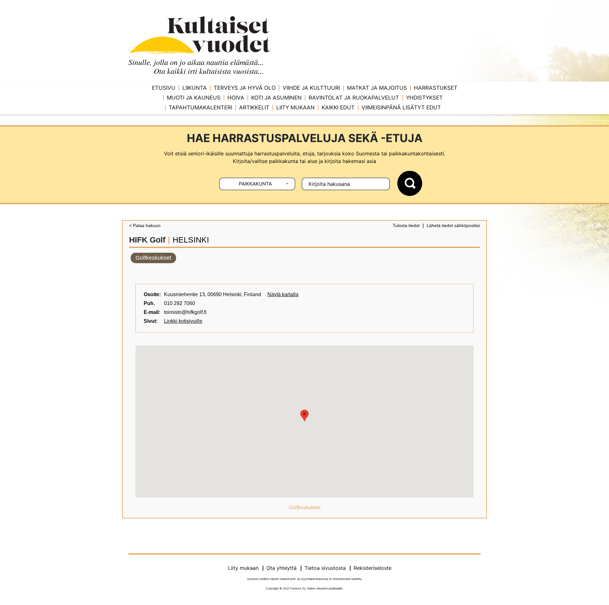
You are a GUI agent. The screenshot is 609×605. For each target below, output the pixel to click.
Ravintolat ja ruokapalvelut (354, 97)
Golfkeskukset (153, 258)
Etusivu (163, 88)
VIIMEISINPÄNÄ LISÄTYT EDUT (401, 107)
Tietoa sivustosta (325, 568)
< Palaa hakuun (144, 225)
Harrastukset (435, 88)
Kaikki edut (338, 107)
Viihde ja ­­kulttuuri (311, 88)
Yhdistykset (424, 97)
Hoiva (235, 97)
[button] (304, 415)
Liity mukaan (295, 107)
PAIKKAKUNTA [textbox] (255, 184)
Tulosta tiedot (406, 225)
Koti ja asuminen (276, 97)
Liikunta (194, 88)
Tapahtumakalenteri (200, 107)
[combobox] (257, 184)
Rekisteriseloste (372, 568)
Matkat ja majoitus (377, 88)
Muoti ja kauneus (193, 97)
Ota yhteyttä (281, 568)
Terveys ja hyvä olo (245, 88)
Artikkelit (254, 107)
